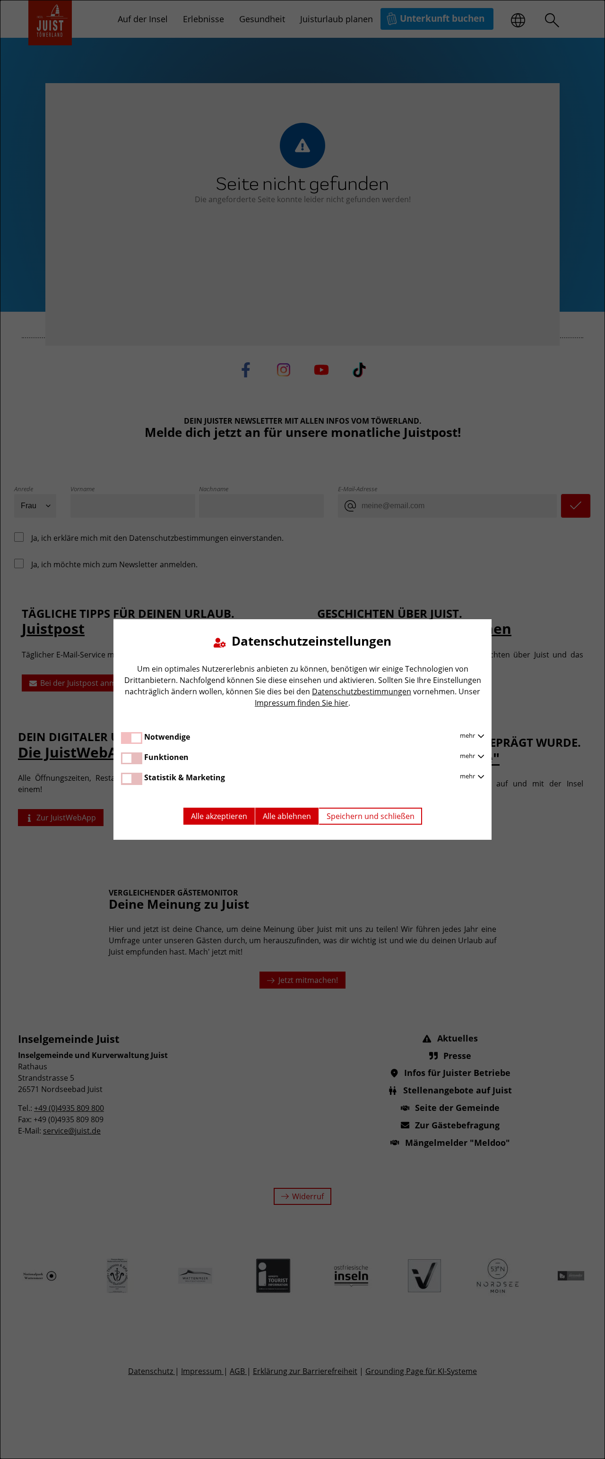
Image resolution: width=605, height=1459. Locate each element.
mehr (468, 735)
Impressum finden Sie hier (301, 703)
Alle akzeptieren (219, 816)
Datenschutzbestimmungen (361, 691)
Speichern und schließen (371, 816)
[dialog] (302, 729)
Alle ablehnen (287, 816)
